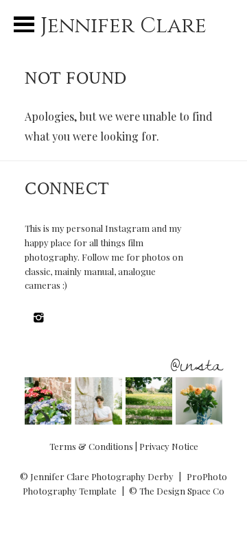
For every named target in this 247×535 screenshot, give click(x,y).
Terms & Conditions (91, 446)
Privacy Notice (168, 446)
